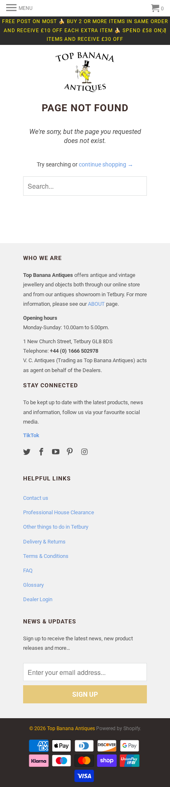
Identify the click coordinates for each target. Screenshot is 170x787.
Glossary (33, 585)
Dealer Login (37, 599)
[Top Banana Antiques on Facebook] (42, 451)
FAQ (28, 570)
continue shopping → (106, 164)
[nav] (19, 8)
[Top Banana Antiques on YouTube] (56, 451)
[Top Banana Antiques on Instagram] (85, 451)
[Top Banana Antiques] (85, 73)
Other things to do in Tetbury (55, 527)
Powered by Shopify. (118, 728)
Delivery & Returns (44, 542)
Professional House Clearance (58, 512)
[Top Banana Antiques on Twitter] (27, 451)
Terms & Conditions (45, 556)
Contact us (35, 498)
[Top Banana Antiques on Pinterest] (70, 451)
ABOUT (96, 304)
